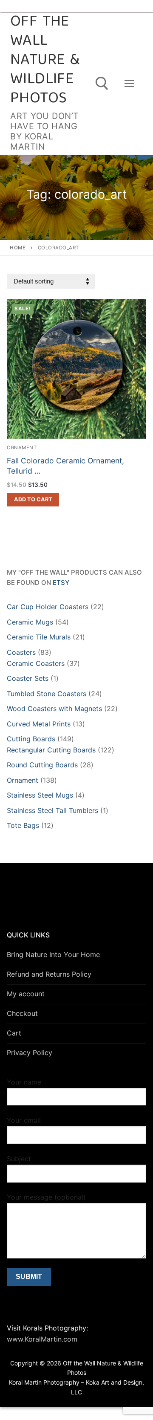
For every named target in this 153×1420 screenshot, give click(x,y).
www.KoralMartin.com (42, 1339)
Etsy (61, 582)
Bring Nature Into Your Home (53, 954)
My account (26, 993)
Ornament (22, 448)
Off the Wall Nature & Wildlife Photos (44, 61)
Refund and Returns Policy (49, 974)
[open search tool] (102, 83)
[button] (33, 499)
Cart (14, 1033)
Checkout (22, 1013)
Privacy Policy (29, 1052)
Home (18, 248)
